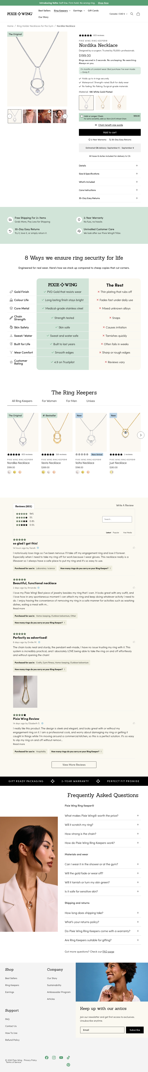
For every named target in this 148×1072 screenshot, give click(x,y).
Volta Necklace (84, 463)
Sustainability (54, 985)
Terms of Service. (14, 1062)
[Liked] (134, 548)
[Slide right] (65, 116)
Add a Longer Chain (105, 117)
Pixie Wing (17, 1060)
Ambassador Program (59, 991)
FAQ (7, 1019)
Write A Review (125, 505)
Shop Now (103, 2)
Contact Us (11, 1025)
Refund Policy (12, 1039)
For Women (49, 401)
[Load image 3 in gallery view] (59, 116)
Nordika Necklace (18, 463)
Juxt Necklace (118, 463)
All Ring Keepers (22, 401)
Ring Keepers (12, 985)
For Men (71, 401)
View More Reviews (74, 764)
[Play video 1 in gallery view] (44, 116)
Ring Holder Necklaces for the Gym (35, 25)
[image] (25, 692)
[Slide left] (9, 116)
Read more (19, 608)
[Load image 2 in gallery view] (29, 116)
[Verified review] (38, 548)
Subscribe (135, 1029)
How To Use (11, 1032)
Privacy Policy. (30, 1060)
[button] (62, 10)
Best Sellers (11, 978)
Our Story (52, 978)
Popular (116, 532)
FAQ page (108, 951)
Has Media (127, 532)
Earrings (9, 991)
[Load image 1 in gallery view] (14, 116)
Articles (51, 998)
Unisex (90, 401)
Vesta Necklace (51, 463)
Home (10, 25)
